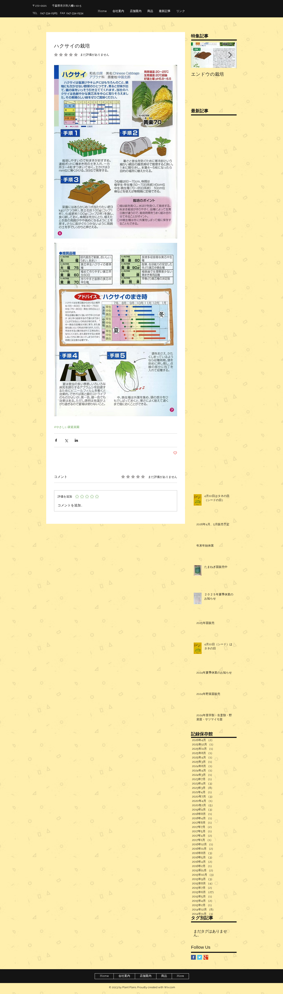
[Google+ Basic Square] (205, 957)
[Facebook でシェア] (56, 440)
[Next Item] (230, 55)
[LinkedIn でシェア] (76, 440)
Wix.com (169, 987)
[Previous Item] (198, 55)
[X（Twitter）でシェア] (66, 440)
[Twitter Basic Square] (199, 957)
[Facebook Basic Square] (193, 957)
